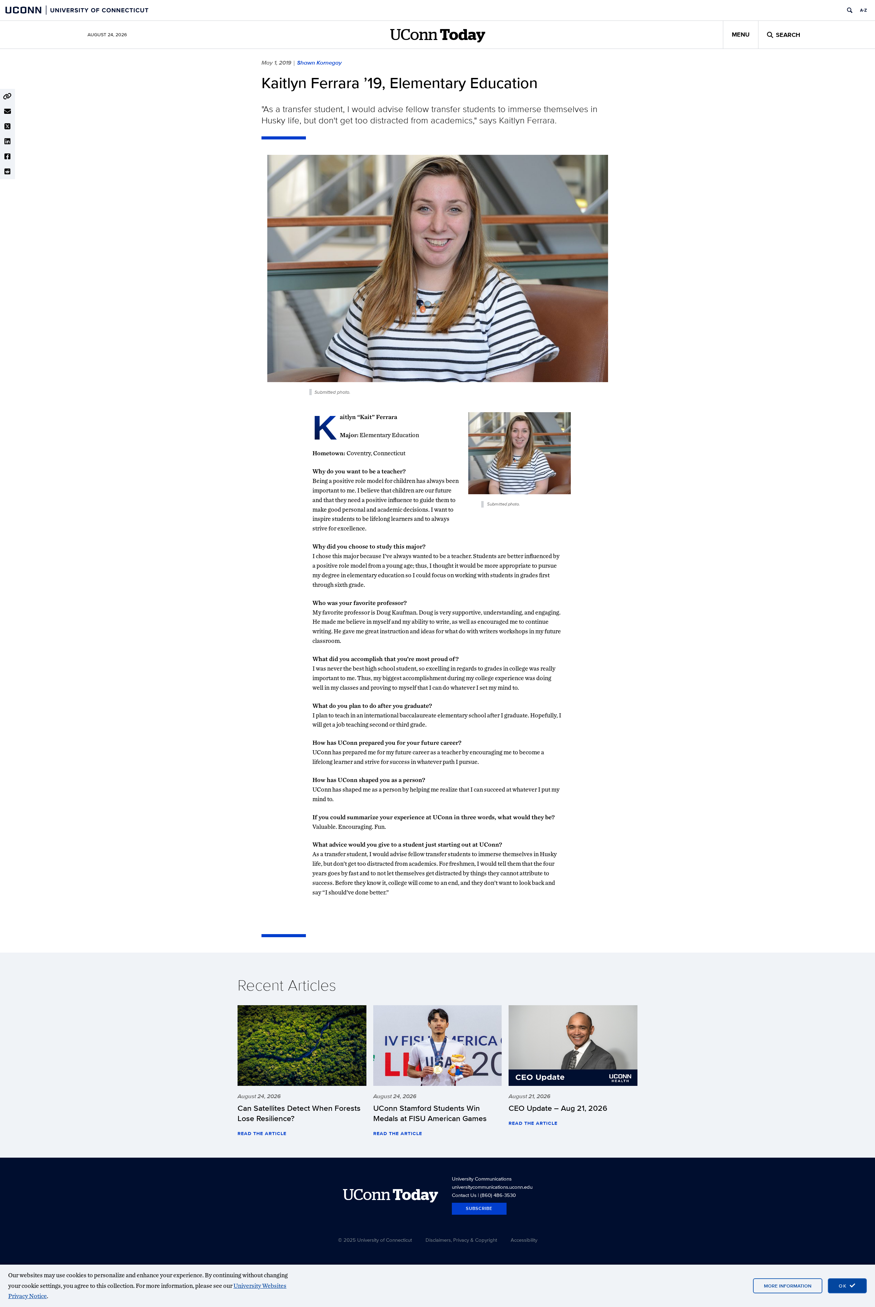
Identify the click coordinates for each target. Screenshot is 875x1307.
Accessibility (524, 1239)
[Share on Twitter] (7, 126)
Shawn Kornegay (319, 62)
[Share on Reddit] (7, 171)
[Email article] (7, 111)
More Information (787, 1285)
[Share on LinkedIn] (7, 141)
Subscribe (479, 1208)
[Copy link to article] (7, 96)
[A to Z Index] (863, 10)
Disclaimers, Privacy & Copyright (461, 1239)
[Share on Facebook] (7, 156)
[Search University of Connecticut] (849, 10)
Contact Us (464, 1195)
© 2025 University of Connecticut (375, 1239)
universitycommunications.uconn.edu (492, 1186)
